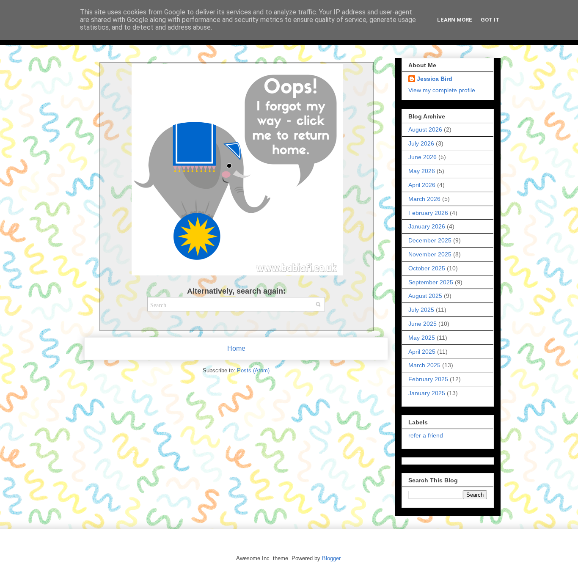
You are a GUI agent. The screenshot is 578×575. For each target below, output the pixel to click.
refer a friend (425, 435)
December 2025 (429, 240)
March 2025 (424, 365)
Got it (490, 20)
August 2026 (425, 129)
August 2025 (425, 295)
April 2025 (421, 351)
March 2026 (424, 198)
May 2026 (421, 171)
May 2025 (421, 337)
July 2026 (421, 143)
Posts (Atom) (253, 370)
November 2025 (429, 254)
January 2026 (426, 226)
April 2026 (421, 185)
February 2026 (428, 212)
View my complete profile (441, 90)
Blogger (331, 558)
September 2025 (430, 282)
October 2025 (426, 268)
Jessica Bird (434, 78)
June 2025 (422, 323)
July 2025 (421, 309)
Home (236, 348)
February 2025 (428, 379)
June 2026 (422, 157)
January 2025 (426, 393)
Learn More (454, 20)
